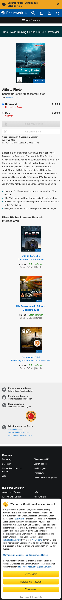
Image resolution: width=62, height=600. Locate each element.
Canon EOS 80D (31, 257)
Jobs (4, 475)
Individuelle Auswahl (31, 581)
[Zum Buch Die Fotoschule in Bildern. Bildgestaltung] (31, 289)
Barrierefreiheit (40, 463)
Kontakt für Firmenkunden (18, 432)
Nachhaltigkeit (40, 468)
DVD (7, 112)
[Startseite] (14, 13)
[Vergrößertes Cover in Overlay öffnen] (31, 63)
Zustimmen (19, 519)
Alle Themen (33, 20)
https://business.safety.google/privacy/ (35, 566)
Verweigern (37, 540)
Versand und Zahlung (11, 492)
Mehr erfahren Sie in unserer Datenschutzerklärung (25, 554)
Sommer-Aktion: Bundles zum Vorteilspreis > (23, 4)
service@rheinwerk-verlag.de (20, 435)
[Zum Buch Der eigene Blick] (31, 340)
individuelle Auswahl (12, 540)
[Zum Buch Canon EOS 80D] (31, 239)
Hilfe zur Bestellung (16, 429)
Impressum (24, 597)
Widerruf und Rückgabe (12, 496)
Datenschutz (37, 597)
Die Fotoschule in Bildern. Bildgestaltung (31, 308)
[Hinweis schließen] (58, 4)
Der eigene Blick (31, 358)
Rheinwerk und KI (41, 459)
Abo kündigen (40, 496)
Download (11, 104)
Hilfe (36, 492)
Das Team (6, 463)
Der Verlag (6, 459)
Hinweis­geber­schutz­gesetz (45, 477)
